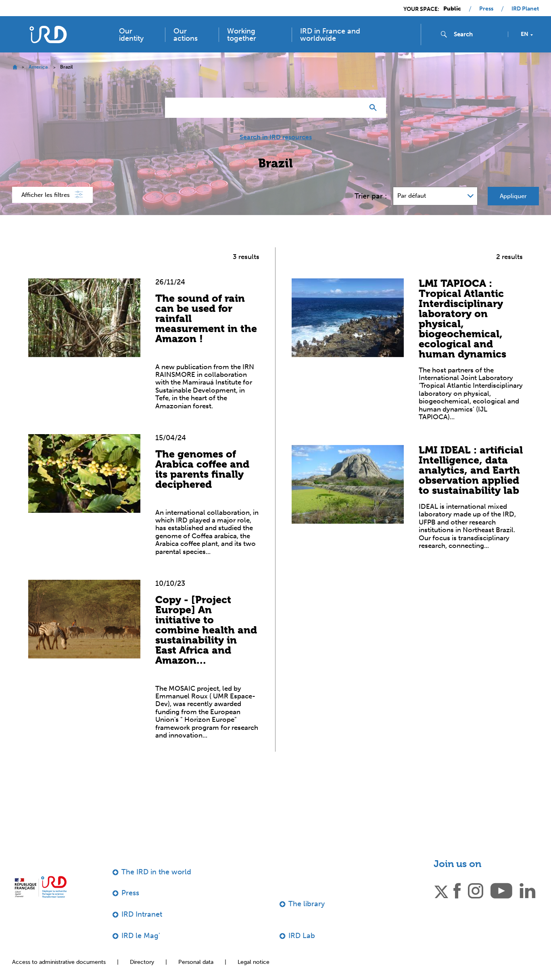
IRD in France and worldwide (330, 34)
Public (452, 9)
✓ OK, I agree (408, 952)
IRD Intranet (141, 914)
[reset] (354, 108)
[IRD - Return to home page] (47, 34)
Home (14, 67)
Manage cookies (474, 951)
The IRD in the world (156, 872)
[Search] (375, 108)
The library (306, 903)
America (38, 67)
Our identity (131, 34)
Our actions (185, 34)
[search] (477, 34)
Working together (241, 34)
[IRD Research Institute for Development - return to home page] (40, 887)
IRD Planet (525, 9)
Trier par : (371, 196)
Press (486, 9)
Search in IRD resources (276, 137)
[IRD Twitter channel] (441, 890)
